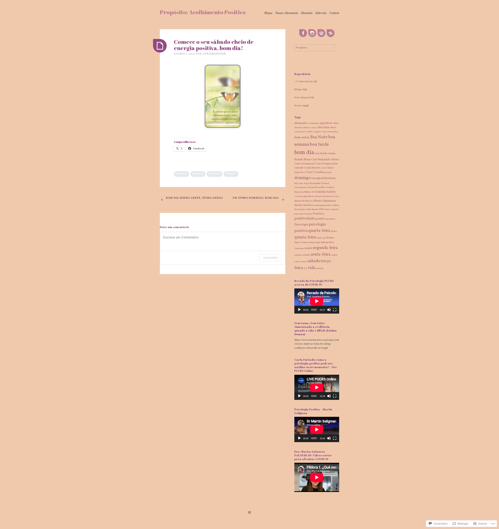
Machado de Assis (330, 196)
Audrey (309, 131)
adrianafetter (214, 54)
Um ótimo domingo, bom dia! (256, 198)
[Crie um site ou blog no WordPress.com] (249, 513)
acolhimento (313, 123)
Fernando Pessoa (319, 183)
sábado (231, 173)
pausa (297, 213)
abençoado (300, 123)
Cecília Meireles (312, 167)
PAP (321, 209)
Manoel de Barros (303, 201)
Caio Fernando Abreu (325, 159)
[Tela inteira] (335, 310)
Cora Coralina (315, 172)
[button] (222, 96)
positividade (304, 218)
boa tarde (319, 144)
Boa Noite (319, 137)
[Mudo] (329, 310)
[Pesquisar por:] (314, 47)
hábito (331, 192)
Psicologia (301, 225)
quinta (334, 231)
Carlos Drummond (304, 163)
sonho (297, 261)
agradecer (326, 123)
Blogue (268, 13)
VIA (305, 268)
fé (313, 192)
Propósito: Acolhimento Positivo (203, 12)
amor (333, 127)
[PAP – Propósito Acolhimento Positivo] (321, 33)
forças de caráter (316, 187)
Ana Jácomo (299, 131)
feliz (296, 183)
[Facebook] (303, 33)
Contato (334, 13)
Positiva (214, 173)
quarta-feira (319, 231)
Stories (298, 106)
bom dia (182, 173)
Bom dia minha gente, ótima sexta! (194, 198)
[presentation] (222, 124)
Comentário (270, 257)
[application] (316, 301)
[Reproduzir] (299, 310)
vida (311, 268)
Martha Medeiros (304, 205)
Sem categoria (302, 97)
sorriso (304, 261)
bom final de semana (325, 153)
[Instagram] (312, 33)
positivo (320, 219)
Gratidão (320, 192)
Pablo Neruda (312, 209)
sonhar (334, 255)
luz (309, 196)
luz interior (317, 196)
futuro (307, 192)
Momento (306, 13)
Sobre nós (320, 13)
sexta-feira (320, 254)
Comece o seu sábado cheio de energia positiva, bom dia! (214, 45)
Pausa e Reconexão (286, 13)
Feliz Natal (304, 183)
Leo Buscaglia (301, 196)
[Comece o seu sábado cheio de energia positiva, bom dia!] (160, 46)
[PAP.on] (330, 33)
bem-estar (302, 137)
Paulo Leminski (331, 209)
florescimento (300, 187)
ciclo (323, 168)
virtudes (320, 268)
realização (321, 237)
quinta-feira (305, 237)
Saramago (299, 248)
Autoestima (332, 131)
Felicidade (329, 178)
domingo (302, 178)
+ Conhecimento (303, 81)
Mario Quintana (325, 201)
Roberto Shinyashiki (310, 242)
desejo (329, 172)
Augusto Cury (319, 131)
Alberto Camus (309, 127)
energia (198, 173)
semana (298, 255)
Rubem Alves (327, 242)
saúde (308, 248)
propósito (331, 219)
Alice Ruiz (323, 127)
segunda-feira (325, 248)
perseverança (306, 213)
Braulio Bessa (302, 159)
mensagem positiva (323, 205)
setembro (306, 255)
